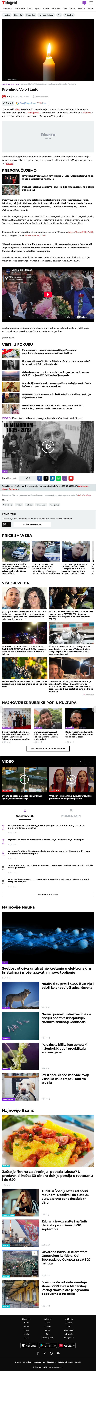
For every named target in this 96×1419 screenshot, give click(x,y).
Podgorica (54, 505)
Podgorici (33, 112)
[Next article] (94, 709)
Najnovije (18, 907)
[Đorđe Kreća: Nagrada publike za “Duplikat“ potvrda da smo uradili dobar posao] (79, 718)
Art (17, 84)
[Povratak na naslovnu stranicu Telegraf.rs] (9, 3)
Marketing (27, 1362)
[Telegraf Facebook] (37, 1353)
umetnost (41, 505)
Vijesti (9, 163)
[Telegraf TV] (58, 1353)
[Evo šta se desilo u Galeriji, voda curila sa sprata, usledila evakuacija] (24, 779)
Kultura (29, 505)
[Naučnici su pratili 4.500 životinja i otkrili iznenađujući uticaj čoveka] (20, 995)
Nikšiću (87, 112)
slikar (17, 109)
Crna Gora (7, 505)
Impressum (36, 1362)
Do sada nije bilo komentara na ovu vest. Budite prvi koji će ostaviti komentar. (37, 518)
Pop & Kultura (8, 84)
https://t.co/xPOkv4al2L (81, 232)
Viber (4, 489)
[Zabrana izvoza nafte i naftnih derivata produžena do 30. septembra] (20, 1233)
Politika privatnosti (65, 1362)
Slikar (19, 505)
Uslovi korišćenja (84, 495)
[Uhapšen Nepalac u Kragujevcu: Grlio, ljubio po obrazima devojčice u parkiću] (71, 779)
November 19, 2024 (35, 235)
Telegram (13, 489)
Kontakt (78, 1362)
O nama (18, 1362)
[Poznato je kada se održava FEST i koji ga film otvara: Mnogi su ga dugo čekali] (11, 190)
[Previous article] (2, 709)
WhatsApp (83, 486)
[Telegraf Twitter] (44, 1353)
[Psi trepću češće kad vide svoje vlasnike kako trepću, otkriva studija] (20, 1087)
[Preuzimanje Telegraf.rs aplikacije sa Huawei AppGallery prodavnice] (67, 1345)
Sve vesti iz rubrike (48, 749)
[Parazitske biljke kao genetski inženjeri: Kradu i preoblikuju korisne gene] (20, 1056)
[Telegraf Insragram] (51, 1353)
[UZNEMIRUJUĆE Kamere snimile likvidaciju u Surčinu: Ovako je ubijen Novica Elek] (11, 398)
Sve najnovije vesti (48, 895)
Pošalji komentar (32, 524)
